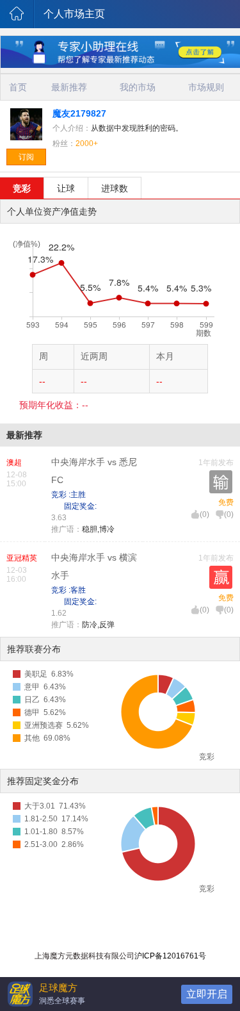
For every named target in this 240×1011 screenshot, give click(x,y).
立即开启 (206, 994)
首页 (18, 87)
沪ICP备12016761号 (170, 955)
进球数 (114, 188)
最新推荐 (69, 87)
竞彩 (22, 188)
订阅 (26, 156)
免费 (226, 502)
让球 (66, 188)
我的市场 (138, 87)
